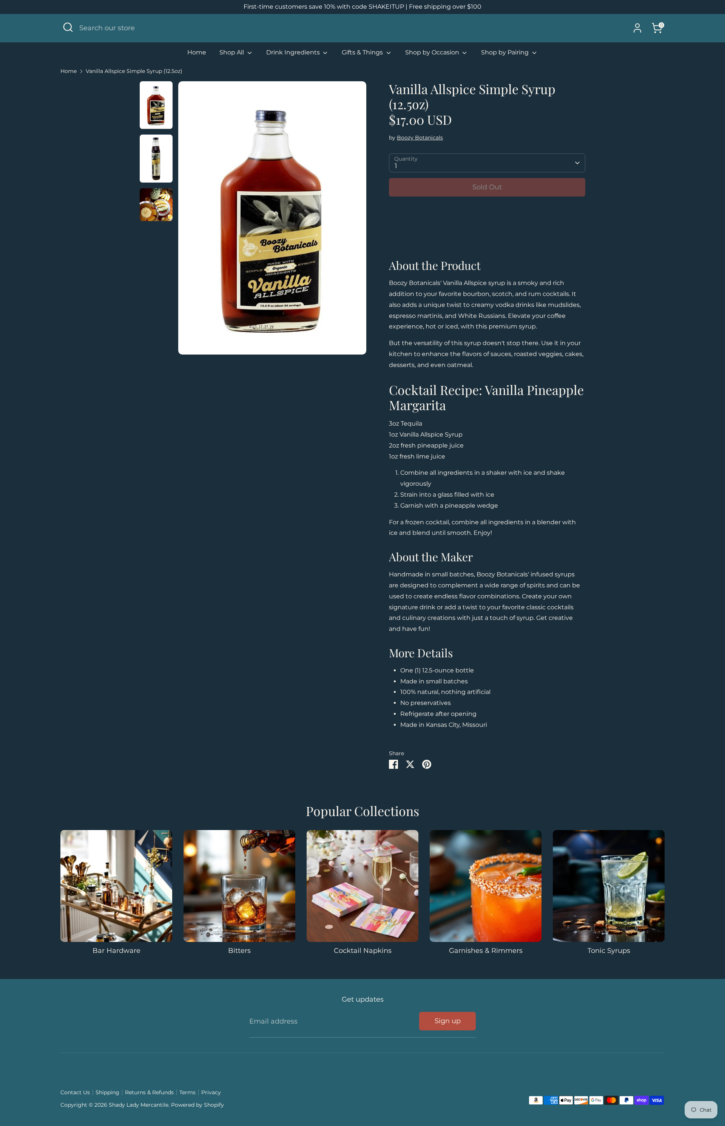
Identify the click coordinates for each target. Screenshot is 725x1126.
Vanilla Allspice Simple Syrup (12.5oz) (134, 71)
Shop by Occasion (433, 52)
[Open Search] (68, 27)
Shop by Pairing (505, 52)
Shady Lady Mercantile (362, 28)
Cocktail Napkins (363, 950)
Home (196, 52)
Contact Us (75, 1092)
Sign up (448, 1021)
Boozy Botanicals (420, 138)
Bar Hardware (116, 950)
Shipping (107, 1092)
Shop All (232, 52)
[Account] (637, 28)
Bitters (239, 950)
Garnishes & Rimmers (486, 950)
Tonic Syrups (609, 950)
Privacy (211, 1092)
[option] (272, 221)
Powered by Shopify (197, 1105)
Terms (187, 1092)
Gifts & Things (363, 52)
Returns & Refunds (149, 1092)
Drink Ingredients (293, 52)
